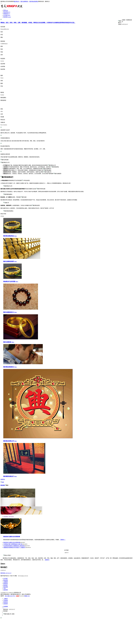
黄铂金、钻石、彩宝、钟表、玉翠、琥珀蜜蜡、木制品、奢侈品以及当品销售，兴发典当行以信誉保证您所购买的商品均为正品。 (38, 22)
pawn (9, 12)
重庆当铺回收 (7, 342)
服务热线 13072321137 (6, 573)
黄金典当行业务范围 (9, 281)
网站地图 (5, 587)
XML (4, 588)
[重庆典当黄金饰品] (12, 232)
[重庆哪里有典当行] (24, 473)
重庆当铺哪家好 (24, 1)
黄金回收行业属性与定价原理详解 (11, 536)
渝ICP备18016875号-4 (10, 596)
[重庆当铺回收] (20, 339)
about (9, 15)
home (7, 10)
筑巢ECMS (27, 596)
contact (9, 17)
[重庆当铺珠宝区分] (20, 309)
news (9, 13)
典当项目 (5, 12)
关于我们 (5, 15)
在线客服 (5, 606)
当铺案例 (5, 582)
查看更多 (3, 479)
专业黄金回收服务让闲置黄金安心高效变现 (13, 545)
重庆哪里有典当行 (8, 476)
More (15, 236)
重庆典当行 (16, 1)
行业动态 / (8, 516)
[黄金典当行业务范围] (12, 278)
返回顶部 (5, 589)
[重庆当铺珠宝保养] (21, 258)
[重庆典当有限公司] (38, 437)
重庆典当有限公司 (8, 441)
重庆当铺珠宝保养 (8, 261)
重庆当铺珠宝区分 (8, 312)
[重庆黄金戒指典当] (23, 363)
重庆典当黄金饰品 (8, 236)
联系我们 (5, 17)
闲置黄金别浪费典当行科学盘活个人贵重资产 (14, 547)
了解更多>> (63, 539)
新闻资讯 (5, 13)
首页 (4, 10)
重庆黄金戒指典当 (33, 1)
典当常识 (3, 485)
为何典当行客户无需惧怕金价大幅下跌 (12, 544)
